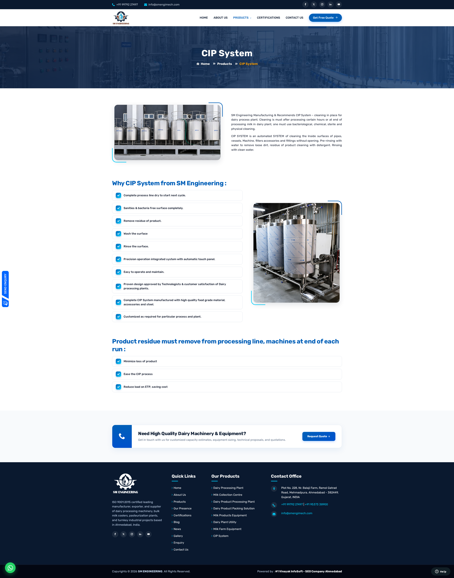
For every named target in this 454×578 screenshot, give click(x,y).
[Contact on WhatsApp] (10, 567)
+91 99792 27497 (127, 4)
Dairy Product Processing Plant (234, 501)
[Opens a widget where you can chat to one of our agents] (440, 571)
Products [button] (241, 17)
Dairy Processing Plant (228, 488)
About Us (221, 17)
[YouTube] (339, 4)
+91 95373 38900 (316, 504)
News (177, 529)
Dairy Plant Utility (224, 522)
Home (204, 17)
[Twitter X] (314, 4)
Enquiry (179, 542)
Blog (177, 522)
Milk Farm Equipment (227, 529)
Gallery (178, 536)
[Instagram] (322, 4)
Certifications (268, 17)
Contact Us (294, 17)
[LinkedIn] (330, 4)
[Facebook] (305, 4)
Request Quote (317, 436)
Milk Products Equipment (230, 515)
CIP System (220, 536)
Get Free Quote (323, 17)
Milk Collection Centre (227, 494)
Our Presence (183, 508)
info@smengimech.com (163, 4)
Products (224, 64)
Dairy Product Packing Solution (234, 508)
